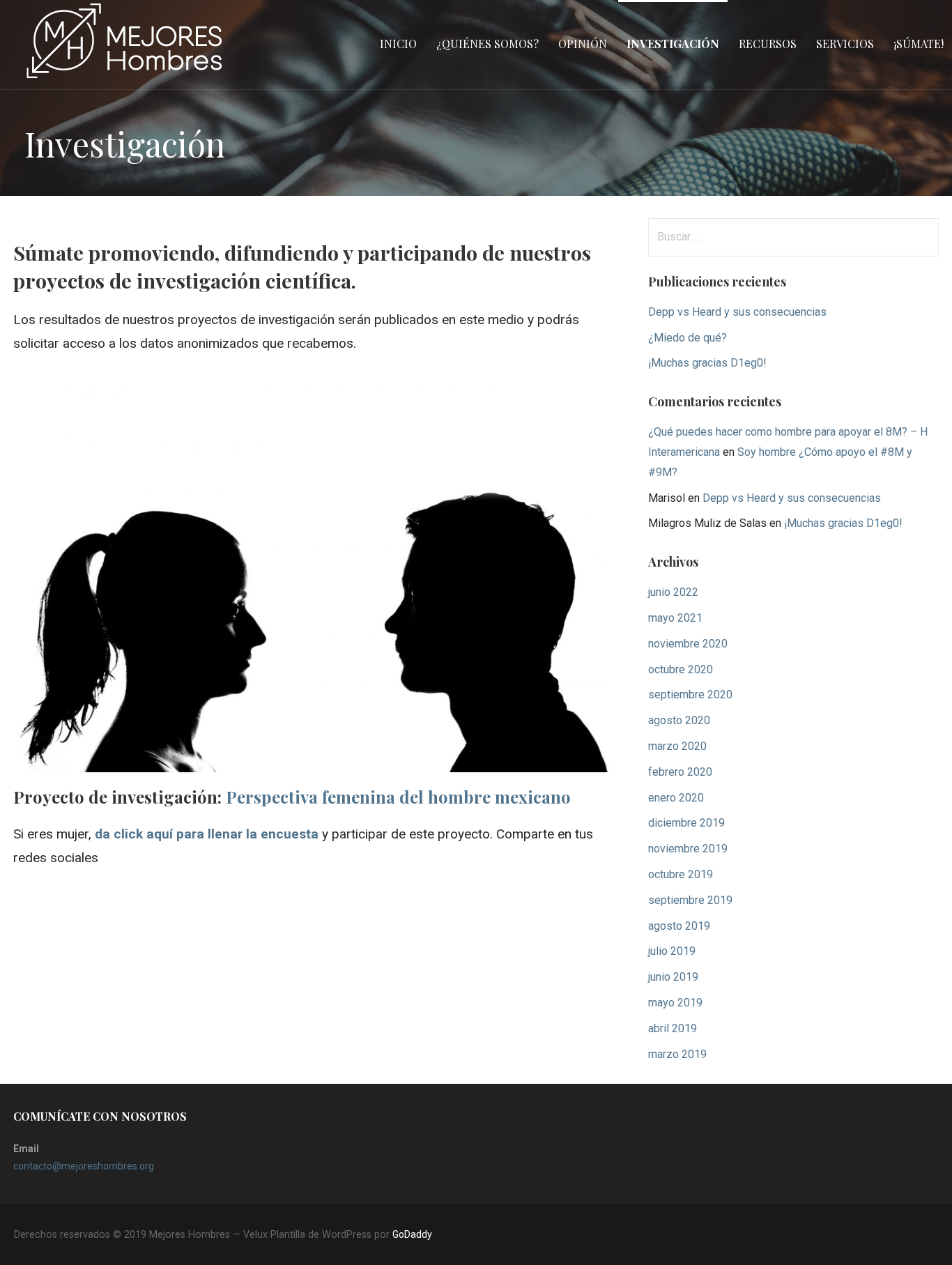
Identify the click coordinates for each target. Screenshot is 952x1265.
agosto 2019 (679, 926)
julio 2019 (672, 951)
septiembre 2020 (690, 694)
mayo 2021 (675, 617)
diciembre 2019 (686, 822)
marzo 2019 (677, 1054)
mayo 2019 (675, 1002)
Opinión (582, 43)
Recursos (768, 43)
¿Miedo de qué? (687, 337)
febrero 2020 (680, 772)
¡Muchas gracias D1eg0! (707, 362)
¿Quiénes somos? (487, 43)
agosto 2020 (679, 720)
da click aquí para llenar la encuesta (206, 834)
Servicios (845, 43)
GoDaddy (412, 1234)
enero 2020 (676, 797)
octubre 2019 (680, 874)
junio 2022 (673, 592)
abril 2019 (672, 1028)
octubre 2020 (680, 669)
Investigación (673, 43)
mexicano (398, 796)
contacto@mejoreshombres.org (83, 1166)
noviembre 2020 (688, 643)
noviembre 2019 (688, 848)
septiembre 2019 (690, 900)
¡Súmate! (918, 43)
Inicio (398, 43)
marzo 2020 (677, 746)
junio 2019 (673, 976)
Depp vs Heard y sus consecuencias (737, 312)
